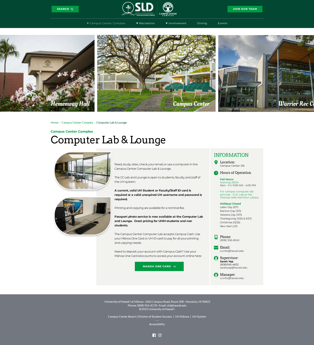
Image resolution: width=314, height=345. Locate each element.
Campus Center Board (122, 316)
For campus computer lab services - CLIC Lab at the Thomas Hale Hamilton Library (239, 194)
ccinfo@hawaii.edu (232, 251)
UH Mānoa (182, 316)
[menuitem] (106, 23)
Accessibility (157, 324)
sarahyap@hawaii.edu (233, 267)
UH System (199, 316)
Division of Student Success (155, 316)
